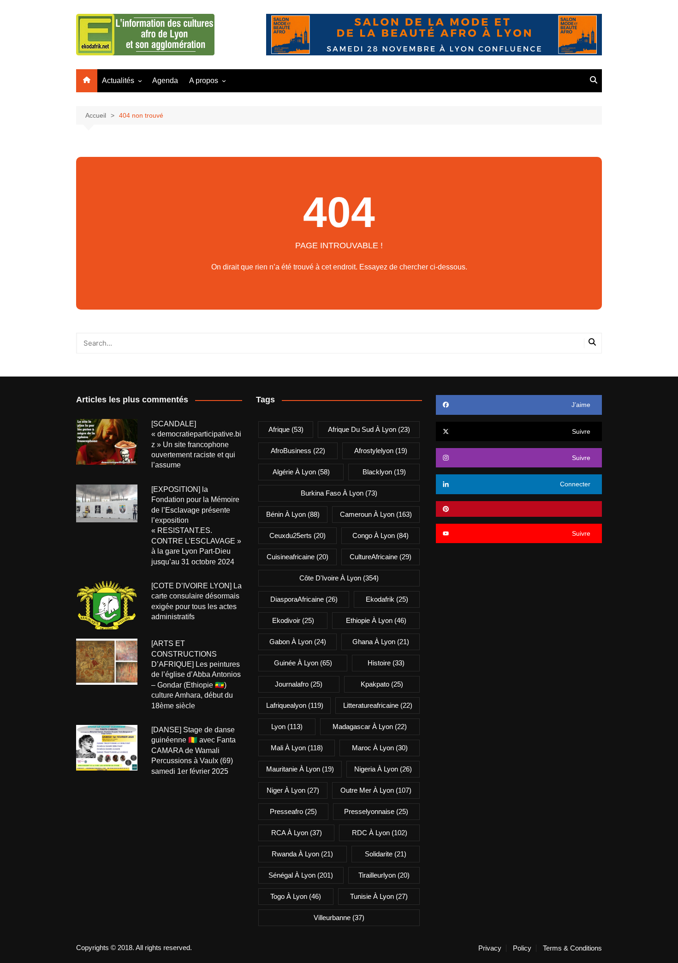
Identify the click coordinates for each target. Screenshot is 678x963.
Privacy (489, 948)
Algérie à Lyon (301, 472)
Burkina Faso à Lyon (339, 493)
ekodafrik (387, 599)
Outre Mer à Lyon (375, 790)
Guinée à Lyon (303, 663)
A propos (203, 80)
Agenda (165, 80)
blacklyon (384, 472)
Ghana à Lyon (380, 642)
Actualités (118, 80)
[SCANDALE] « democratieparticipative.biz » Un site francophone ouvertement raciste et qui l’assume (196, 444)
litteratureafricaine (377, 705)
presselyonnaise (376, 811)
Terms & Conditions (572, 948)
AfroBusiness (298, 451)
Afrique (285, 429)
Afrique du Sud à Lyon (369, 429)
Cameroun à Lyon (376, 514)
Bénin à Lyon (293, 514)
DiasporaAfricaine (304, 599)
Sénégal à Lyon (300, 875)
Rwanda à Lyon (302, 854)
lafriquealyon (294, 705)
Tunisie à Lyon (379, 896)
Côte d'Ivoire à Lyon (339, 578)
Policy (522, 948)
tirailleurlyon (384, 875)
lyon (287, 726)
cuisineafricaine (297, 557)
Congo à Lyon (380, 535)
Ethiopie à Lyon (376, 620)
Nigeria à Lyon (383, 769)
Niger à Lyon (293, 790)
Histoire (386, 663)
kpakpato (382, 684)
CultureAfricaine (380, 557)
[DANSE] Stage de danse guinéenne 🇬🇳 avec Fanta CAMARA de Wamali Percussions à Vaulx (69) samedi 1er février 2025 (193, 750)
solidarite (385, 854)
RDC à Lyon (379, 833)
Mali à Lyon (297, 748)
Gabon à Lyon (297, 642)
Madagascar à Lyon (370, 726)
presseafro (293, 811)
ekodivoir (293, 620)
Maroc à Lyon (380, 748)
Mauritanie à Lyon (300, 769)
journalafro (298, 684)
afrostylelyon (380, 451)
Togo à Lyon (295, 896)
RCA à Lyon (296, 833)
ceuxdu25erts (297, 535)
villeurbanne (339, 917)
